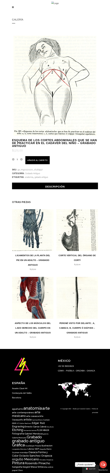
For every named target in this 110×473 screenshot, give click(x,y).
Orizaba (42, 460)
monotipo (24, 452)
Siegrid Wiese (30, 467)
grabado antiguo (28, 440)
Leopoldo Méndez (19, 449)
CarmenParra (37, 420)
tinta (40, 466)
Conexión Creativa (84, 409)
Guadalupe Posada (33, 446)
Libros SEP (33, 449)
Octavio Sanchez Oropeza (35, 455)
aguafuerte (17, 409)
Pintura (18, 463)
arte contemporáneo (23, 412)
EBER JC (15, 423)
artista (27, 419)
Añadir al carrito (37, 160)
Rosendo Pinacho (37, 463)
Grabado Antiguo (32, 173)
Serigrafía (17, 467)
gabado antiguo (41, 177)
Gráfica (18, 445)
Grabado (34, 437)
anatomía (29, 177)
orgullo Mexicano (25, 459)
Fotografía (18, 433)
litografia (43, 449)
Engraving (18, 426)
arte (46, 408)
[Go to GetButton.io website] (103, 470)
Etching (17, 430)
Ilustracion (47, 445)
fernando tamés (30, 430)
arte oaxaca (32, 416)
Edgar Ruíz (38, 423)
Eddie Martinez (25, 423)
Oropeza (49, 460)
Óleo (20, 470)
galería (45, 434)
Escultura (50, 427)
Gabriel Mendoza (34, 433)
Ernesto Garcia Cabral (35, 426)
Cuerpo (46, 420)
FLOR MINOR (43, 430)
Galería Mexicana (19, 438)
